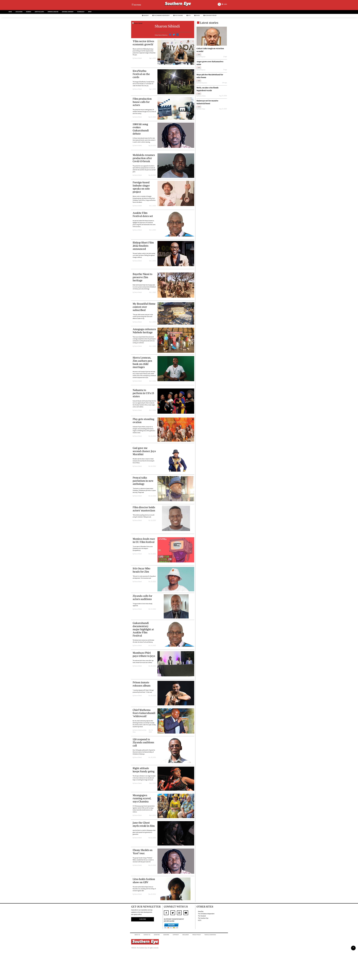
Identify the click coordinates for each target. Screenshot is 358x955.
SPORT (90, 11)
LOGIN (225, 4)
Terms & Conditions (210, 935)
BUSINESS (28, 11)
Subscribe (166, 935)
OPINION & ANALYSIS (53, 11)
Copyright (176, 935)
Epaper (198, 15)
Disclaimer (185, 935)
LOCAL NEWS (19, 11)
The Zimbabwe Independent (162, 15)
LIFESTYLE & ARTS (39, 11)
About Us (137, 935)
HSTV (189, 15)
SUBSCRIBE (142, 919)
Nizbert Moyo (201, 109)
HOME (10, 11)
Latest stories (209, 22)
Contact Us (147, 935)
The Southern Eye (203, 918)
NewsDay (146, 15)
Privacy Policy (196, 935)
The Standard (179, 15)
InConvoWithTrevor (210, 15)
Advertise (157, 935)
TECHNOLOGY (80, 11)
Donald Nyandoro (202, 83)
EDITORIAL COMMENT (67, 11)
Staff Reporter (201, 57)
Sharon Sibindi (138, 58)
